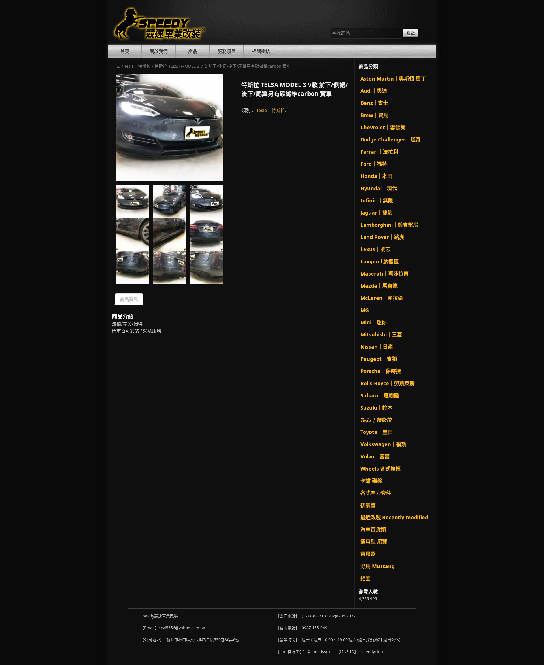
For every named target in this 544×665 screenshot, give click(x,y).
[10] (206, 267)
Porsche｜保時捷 (380, 371)
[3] (169, 127)
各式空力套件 (375, 493)
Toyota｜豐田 (376, 432)
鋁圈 (365, 578)
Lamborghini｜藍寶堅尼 (389, 224)
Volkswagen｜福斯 (383, 444)
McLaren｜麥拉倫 (381, 298)
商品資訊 (129, 299)
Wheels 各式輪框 (380, 468)
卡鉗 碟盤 (371, 480)
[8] (169, 267)
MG (364, 310)
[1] (132, 201)
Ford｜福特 (373, 163)
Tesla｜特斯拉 (137, 66)
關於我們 (159, 51)
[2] (169, 201)
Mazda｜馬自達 (379, 285)
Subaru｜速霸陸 (379, 395)
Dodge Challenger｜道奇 (390, 139)
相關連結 (261, 51)
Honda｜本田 (376, 176)
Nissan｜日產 (376, 346)
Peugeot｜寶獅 (378, 358)
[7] (132, 267)
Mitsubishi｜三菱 (381, 334)
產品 (192, 51)
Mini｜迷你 (373, 322)
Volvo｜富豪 (375, 456)
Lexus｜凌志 (375, 249)
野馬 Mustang (377, 566)
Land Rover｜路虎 (382, 237)
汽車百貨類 (373, 529)
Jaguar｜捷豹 (376, 212)
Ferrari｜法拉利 (379, 151)
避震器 (368, 553)
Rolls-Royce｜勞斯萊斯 (387, 383)
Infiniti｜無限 (376, 200)
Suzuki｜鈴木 (376, 407)
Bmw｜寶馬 (374, 115)
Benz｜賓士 (374, 102)
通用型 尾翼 (373, 541)
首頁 (124, 51)
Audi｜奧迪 (373, 90)
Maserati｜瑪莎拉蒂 (384, 273)
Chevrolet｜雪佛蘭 (382, 127)
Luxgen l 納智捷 (379, 261)
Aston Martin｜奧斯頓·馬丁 (393, 78)
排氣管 (368, 505)
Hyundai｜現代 (378, 188)
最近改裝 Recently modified (394, 517)
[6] (206, 234)
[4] (132, 234)
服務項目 (227, 51)
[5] (169, 234)
